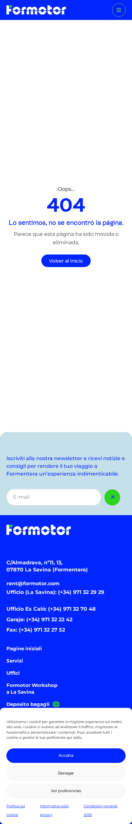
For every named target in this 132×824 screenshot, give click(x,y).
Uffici (13, 673)
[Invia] (112, 497)
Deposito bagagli (28, 704)
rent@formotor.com (33, 583)
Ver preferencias (66, 790)
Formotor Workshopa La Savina (31, 688)
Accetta (66, 755)
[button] (119, 10)
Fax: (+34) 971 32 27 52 (35, 630)
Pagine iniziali (24, 648)
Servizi (14, 661)
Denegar (66, 773)
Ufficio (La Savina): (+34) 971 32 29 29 (55, 592)
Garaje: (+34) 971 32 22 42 (39, 619)
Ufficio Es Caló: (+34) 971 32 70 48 (51, 609)
